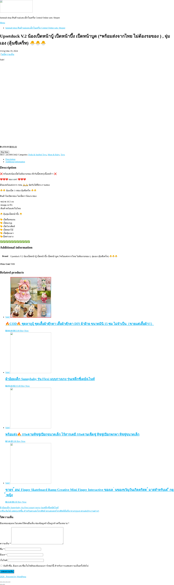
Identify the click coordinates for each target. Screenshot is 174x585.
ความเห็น (5, 543)
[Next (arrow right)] (4, 584)
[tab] (89, 159)
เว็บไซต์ (3, 560)
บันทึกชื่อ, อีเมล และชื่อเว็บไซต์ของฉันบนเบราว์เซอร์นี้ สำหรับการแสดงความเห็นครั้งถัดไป (45, 566)
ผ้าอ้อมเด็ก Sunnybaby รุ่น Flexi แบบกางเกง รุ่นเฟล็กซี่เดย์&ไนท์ (29, 507)
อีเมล (3, 555)
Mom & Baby (54, 155)
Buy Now (4, 152)
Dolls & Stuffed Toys (37, 155)
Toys (63, 155)
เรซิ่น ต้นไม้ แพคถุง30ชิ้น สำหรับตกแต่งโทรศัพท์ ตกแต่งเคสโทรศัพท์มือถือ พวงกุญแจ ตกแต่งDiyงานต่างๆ (49, 511)
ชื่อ (2, 549)
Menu (2, 23)
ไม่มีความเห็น (7, 54)
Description (10, 159)
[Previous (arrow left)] (1, 584)
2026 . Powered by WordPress (13, 576)
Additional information (15, 162)
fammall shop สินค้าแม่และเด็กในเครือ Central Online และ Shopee (35, 28)
